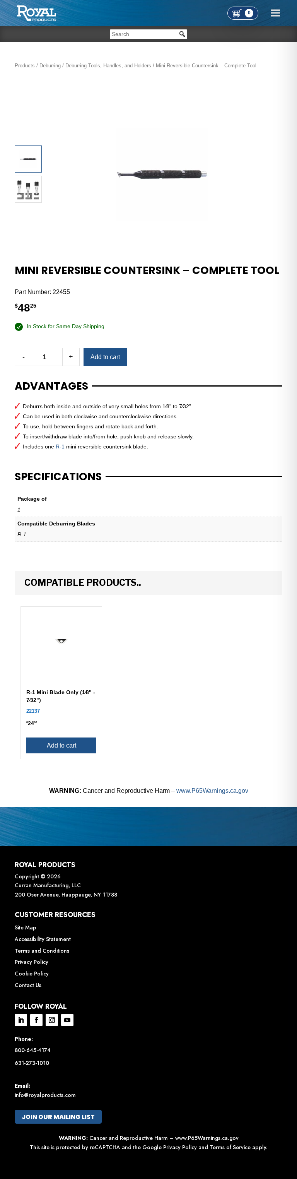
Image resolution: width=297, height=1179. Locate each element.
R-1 (60, 446)
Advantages (51, 386)
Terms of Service (230, 1147)
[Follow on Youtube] (67, 1020)
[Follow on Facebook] (36, 1020)
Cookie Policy (32, 973)
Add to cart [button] (61, 745)
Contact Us (28, 985)
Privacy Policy (31, 962)
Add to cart (105, 357)
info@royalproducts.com (45, 1095)
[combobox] (148, 34)
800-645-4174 (33, 1050)
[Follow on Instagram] (52, 1020)
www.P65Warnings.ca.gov (212, 790)
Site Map (25, 927)
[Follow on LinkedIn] (21, 1020)
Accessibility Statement (43, 939)
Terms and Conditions (42, 951)
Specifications (58, 476)
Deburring (50, 65)
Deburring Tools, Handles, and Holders (108, 65)
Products (25, 65)
